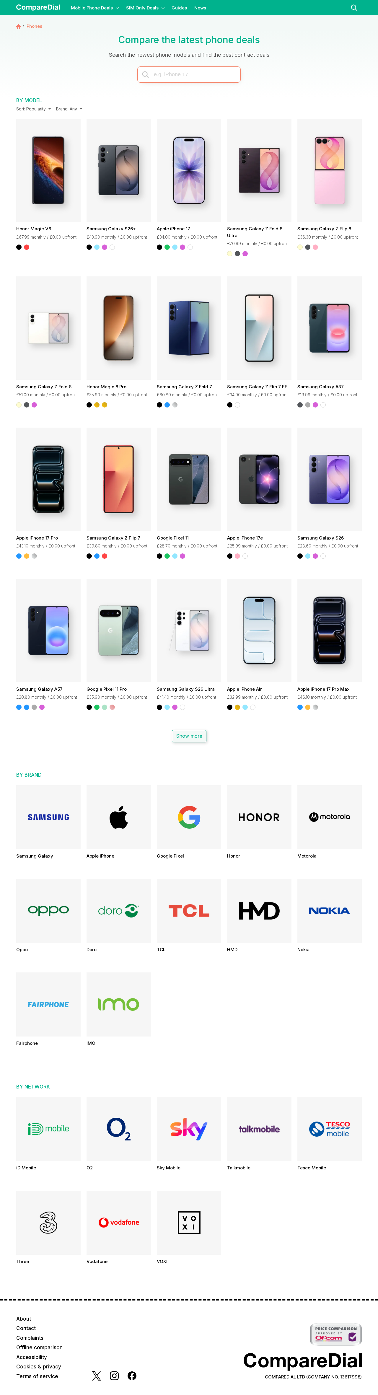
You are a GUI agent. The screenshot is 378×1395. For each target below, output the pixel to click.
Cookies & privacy (38, 1367)
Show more (189, 736)
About (23, 1319)
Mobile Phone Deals (92, 8)
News (200, 8)
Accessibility (31, 1357)
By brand (29, 775)
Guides (179, 8)
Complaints (29, 1338)
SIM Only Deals (142, 8)
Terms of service (37, 1376)
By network (33, 1087)
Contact (26, 1328)
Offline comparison (39, 1347)
